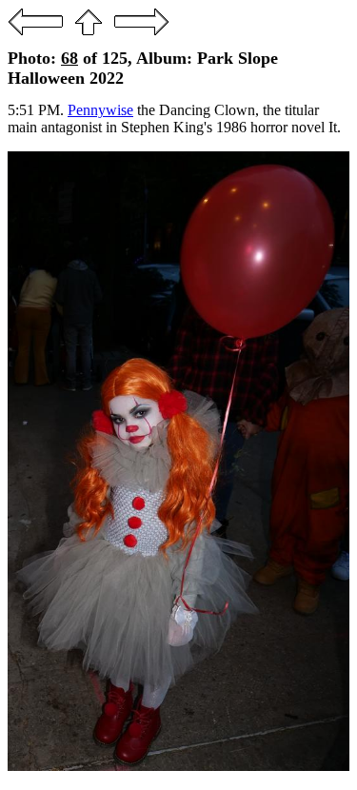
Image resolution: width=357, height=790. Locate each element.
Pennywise (100, 110)
